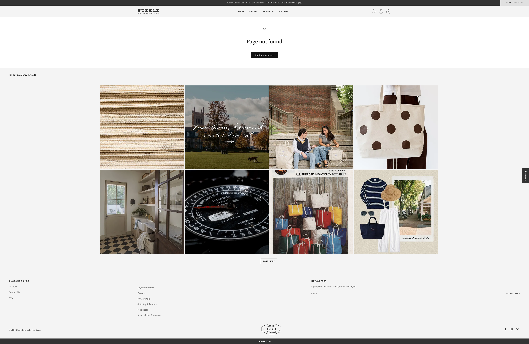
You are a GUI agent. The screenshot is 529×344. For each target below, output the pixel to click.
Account (13, 286)
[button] (241, 13)
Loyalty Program (145, 287)
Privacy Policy (144, 298)
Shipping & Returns (147, 304)
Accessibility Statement (149, 315)
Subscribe (513, 293)
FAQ (11, 297)
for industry (514, 3)
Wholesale (142, 309)
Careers (141, 293)
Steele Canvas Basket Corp (28, 330)
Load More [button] (269, 261)
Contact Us (14, 292)
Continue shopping (264, 55)
